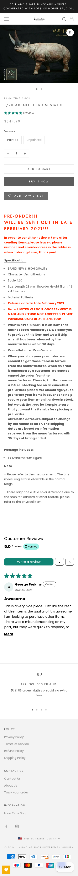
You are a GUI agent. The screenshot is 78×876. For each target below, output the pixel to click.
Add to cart (39, 169)
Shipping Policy (15, 758)
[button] (13, 113)
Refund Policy (14, 751)
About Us (10, 785)
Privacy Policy (14, 737)
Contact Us (12, 779)
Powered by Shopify (57, 847)
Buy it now (39, 181)
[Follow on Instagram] (17, 826)
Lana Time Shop (17, 98)
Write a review (29, 561)
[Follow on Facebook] (6, 826)
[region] (39, 687)
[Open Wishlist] (6, 870)
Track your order (16, 792)
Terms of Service (16, 744)
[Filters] (59, 562)
